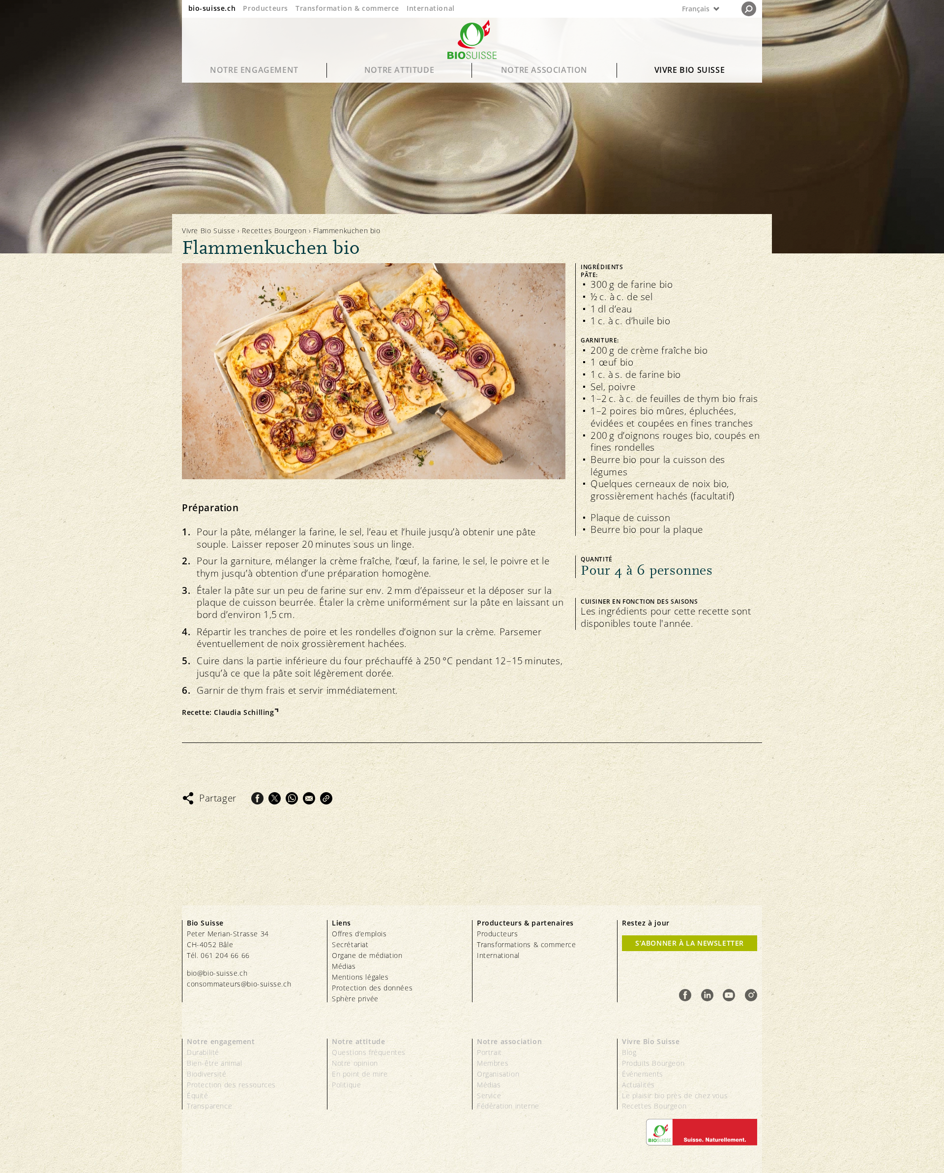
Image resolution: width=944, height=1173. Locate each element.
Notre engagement (254, 69)
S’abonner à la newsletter (689, 943)
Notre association (544, 69)
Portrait (489, 1052)
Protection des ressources (231, 1084)
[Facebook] (257, 798)
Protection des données (372, 987)
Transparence (209, 1106)
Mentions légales (360, 977)
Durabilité (203, 1052)
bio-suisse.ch (212, 8)
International (431, 8)
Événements (642, 1074)
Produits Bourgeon (653, 1063)
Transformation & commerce (347, 8)
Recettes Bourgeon (274, 230)
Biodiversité (206, 1074)
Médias (344, 966)
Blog (629, 1052)
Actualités (638, 1084)
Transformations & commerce (526, 944)
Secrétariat (350, 944)
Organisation (498, 1074)
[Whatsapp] (292, 798)
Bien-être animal (214, 1063)
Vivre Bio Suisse (689, 69)
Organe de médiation (367, 955)
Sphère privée (355, 998)
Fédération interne (508, 1106)
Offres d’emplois (359, 933)
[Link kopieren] (326, 798)
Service (489, 1095)
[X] (274, 798)
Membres (492, 1063)
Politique (346, 1084)
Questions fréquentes (369, 1052)
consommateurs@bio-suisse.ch (239, 983)
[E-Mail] (309, 798)
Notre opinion (355, 1063)
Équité (197, 1095)
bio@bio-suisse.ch (217, 973)
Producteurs (265, 8)
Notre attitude (399, 69)
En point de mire (360, 1074)
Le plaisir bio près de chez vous (675, 1095)
